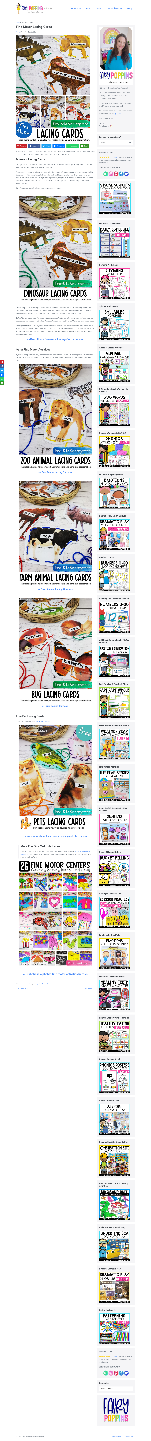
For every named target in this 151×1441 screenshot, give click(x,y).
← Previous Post (22, 988)
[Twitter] (2, 370)
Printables (113, 8)
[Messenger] (2, 375)
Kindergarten (37, 984)
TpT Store (118, 114)
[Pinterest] (2, 362)
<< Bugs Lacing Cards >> (55, 706)
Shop (99, 8)
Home (74, 8)
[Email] (2, 383)
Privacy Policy (116, 1436)
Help (130, 8)
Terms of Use (129, 1436)
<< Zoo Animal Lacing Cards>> (55, 472)
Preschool (50, 984)
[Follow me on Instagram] (111, 174)
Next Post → (90, 988)
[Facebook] (2, 366)
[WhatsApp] (2, 379)
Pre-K (44, 984)
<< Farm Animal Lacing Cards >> (55, 589)
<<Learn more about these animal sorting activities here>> (55, 836)
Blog (88, 8)
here (115, 157)
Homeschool (28, 984)
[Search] (130, 142)
